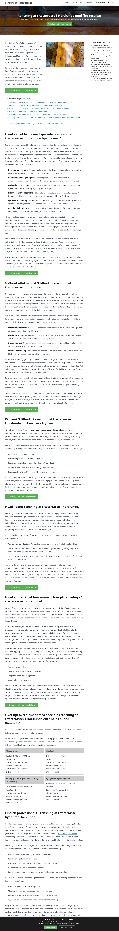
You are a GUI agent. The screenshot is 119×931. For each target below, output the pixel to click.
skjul (28, 99)
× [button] (117, 918)
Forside (66, 3)
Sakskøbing (21, 836)
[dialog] (59, 924)
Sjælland (88, 3)
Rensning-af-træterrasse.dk (18, 2)
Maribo (40, 836)
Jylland (74, 3)
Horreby (47, 836)
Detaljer (78, 923)
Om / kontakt (100, 3)
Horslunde (62, 833)
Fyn (80, 3)
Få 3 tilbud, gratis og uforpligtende (59, 24)
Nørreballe (72, 833)
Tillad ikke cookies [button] (67, 927)
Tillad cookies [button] (50, 927)
